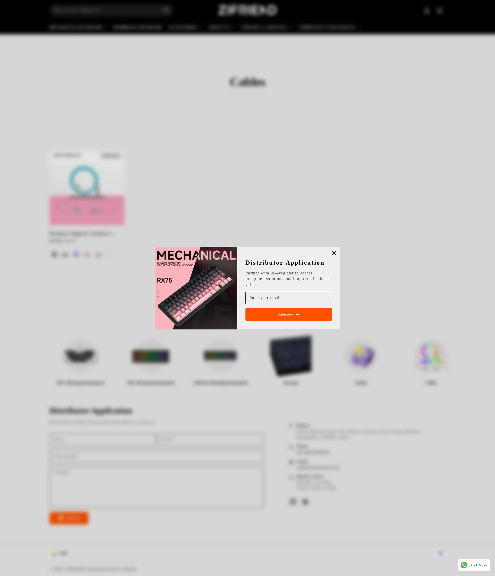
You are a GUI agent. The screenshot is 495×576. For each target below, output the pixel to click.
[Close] (334, 253)
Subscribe (285, 314)
